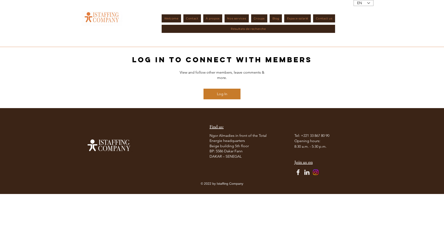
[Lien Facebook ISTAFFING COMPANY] (298, 172)
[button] (212, 18)
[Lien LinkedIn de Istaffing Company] (307, 172)
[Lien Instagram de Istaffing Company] (315, 172)
